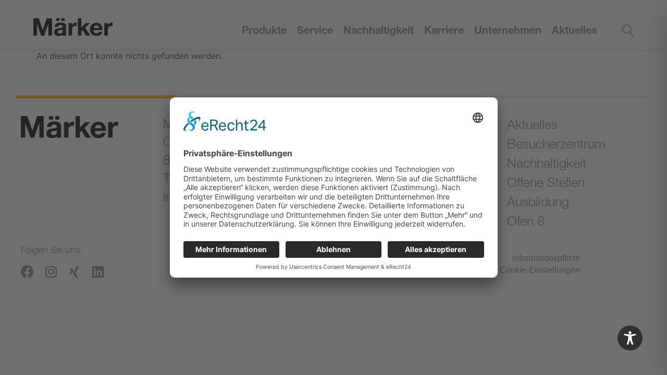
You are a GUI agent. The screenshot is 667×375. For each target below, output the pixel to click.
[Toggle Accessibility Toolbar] (630, 338)
